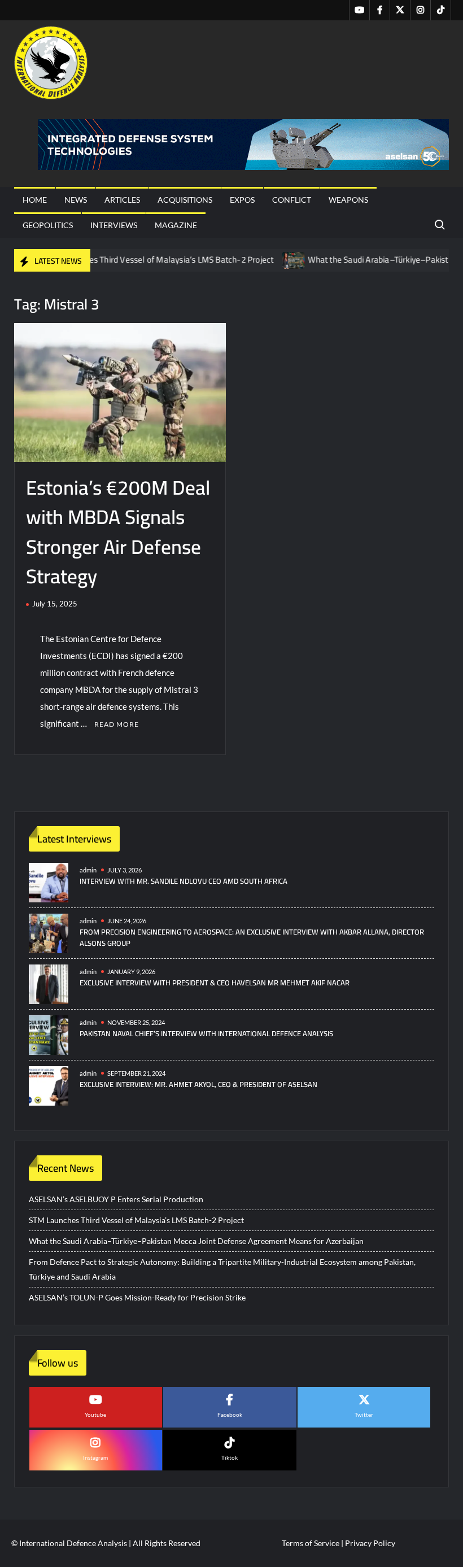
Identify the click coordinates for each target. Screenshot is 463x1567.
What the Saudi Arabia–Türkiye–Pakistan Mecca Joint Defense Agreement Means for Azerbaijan (196, 1241)
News (75, 199)
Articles (122, 199)
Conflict (291, 199)
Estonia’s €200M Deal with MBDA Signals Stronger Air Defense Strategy (118, 532)
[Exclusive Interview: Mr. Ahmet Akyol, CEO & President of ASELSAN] (48, 1084)
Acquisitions (185, 199)
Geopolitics (48, 225)
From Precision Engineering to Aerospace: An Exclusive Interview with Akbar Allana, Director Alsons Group (252, 937)
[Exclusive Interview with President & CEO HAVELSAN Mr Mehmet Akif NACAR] (48, 983)
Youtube (95, 1414)
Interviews (113, 225)
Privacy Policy (370, 1543)
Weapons (348, 199)
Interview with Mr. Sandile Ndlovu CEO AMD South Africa (183, 881)
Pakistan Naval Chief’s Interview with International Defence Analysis (206, 1033)
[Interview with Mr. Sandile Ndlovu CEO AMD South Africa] (48, 881)
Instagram (95, 1457)
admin (88, 870)
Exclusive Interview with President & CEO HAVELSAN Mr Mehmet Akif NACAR (215, 982)
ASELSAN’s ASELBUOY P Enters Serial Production (116, 1199)
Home (35, 199)
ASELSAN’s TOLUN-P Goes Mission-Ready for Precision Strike (137, 1297)
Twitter (364, 1414)
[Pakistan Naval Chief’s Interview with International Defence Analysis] (48, 1033)
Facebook (229, 1414)
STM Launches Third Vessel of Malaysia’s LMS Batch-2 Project (136, 259)
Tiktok (229, 1457)
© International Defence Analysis (69, 1543)
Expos (242, 199)
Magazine (176, 225)
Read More (116, 724)
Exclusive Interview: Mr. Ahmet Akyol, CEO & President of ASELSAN (198, 1084)
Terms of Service (310, 1543)
